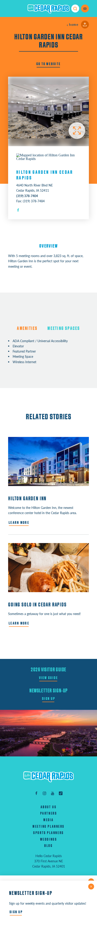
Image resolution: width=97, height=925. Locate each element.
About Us (48, 807)
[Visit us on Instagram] (44, 793)
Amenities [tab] (27, 328)
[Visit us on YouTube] (52, 793)
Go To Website (48, 64)
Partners (48, 813)
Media (48, 820)
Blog (48, 846)
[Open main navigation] (85, 8)
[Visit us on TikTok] (60, 793)
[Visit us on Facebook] (36, 793)
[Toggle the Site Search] (75, 8)
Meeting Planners (48, 826)
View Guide (48, 677)
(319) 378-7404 (27, 195)
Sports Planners (48, 833)
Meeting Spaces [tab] (63, 328)
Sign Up (48, 698)
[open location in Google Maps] (48, 157)
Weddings (48, 839)
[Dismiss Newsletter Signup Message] (91, 886)
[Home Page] (48, 776)
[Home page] (48, 9)
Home (73, 24)
